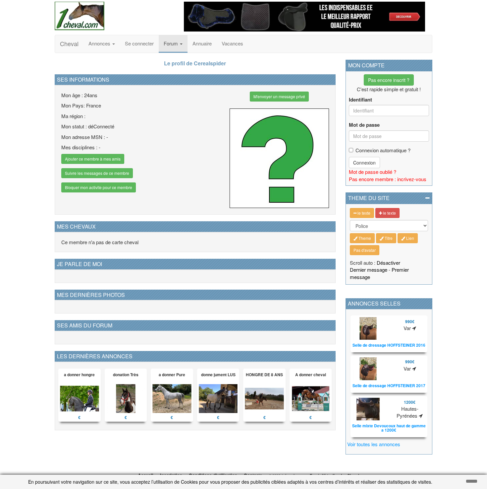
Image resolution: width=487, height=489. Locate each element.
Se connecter (139, 43)
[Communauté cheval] (114, 16)
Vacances (232, 43)
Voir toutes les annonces (373, 444)
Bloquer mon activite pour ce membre (98, 187)
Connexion (364, 162)
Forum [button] (171, 43)
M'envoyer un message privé (279, 96)
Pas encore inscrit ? (388, 80)
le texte (363, 213)
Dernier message (368, 269)
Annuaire (202, 43)
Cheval (69, 43)
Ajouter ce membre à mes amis (93, 159)
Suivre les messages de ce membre (97, 173)
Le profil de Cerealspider (195, 63)
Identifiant (360, 99)
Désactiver (388, 262)
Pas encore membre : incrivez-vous (387, 178)
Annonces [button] (100, 43)
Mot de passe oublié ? (372, 171)
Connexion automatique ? (382, 150)
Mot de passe (364, 124)
